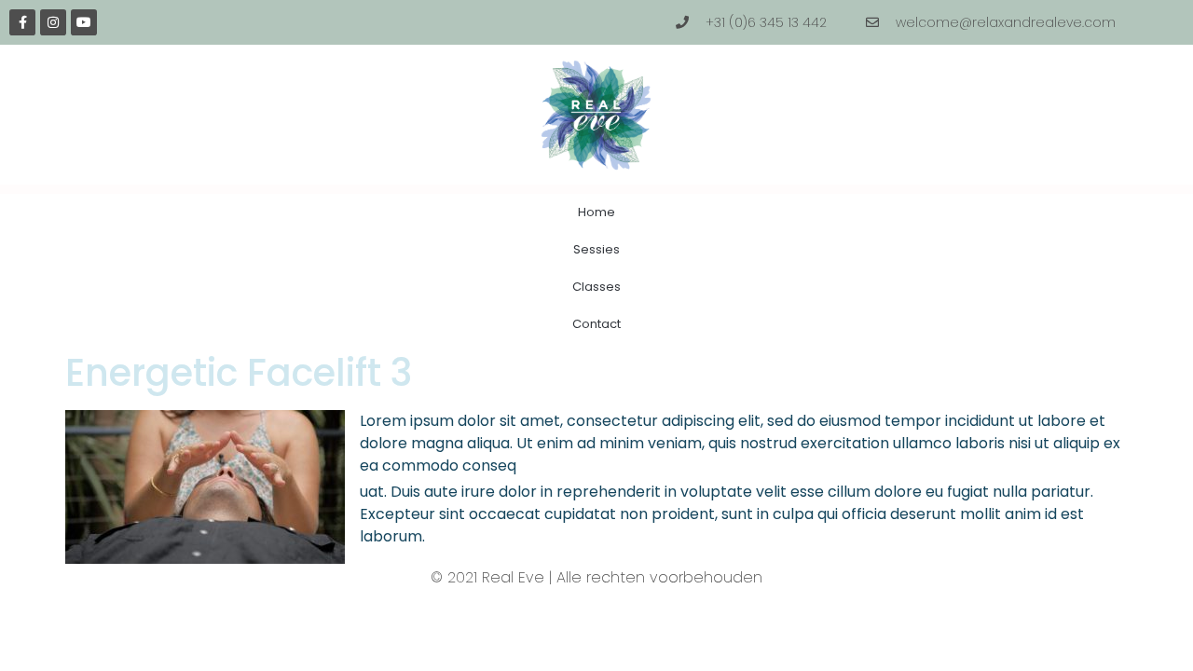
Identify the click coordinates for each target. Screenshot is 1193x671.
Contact (596, 324)
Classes (596, 286)
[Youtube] (84, 22)
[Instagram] (53, 22)
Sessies (596, 249)
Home (596, 212)
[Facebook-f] (22, 22)
